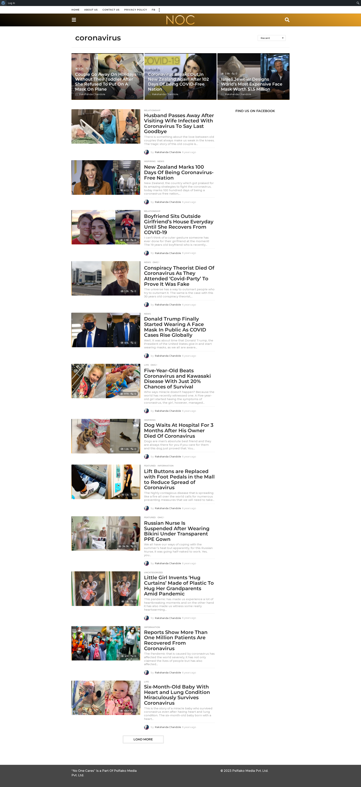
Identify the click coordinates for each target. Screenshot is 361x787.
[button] (159, 10)
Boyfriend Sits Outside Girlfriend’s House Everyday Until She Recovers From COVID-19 (178, 224)
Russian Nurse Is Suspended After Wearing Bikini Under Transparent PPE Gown (176, 531)
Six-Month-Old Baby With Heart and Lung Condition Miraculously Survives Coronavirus (177, 695)
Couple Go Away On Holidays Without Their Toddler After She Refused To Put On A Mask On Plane (105, 82)
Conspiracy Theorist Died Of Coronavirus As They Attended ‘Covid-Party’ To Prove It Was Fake (179, 276)
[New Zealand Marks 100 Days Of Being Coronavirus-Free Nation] (105, 177)
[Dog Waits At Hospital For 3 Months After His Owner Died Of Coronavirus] (105, 436)
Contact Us (111, 9)
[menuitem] (3, 3)
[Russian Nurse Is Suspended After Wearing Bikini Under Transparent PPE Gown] (105, 533)
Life (146, 365)
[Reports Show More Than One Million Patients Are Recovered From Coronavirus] (105, 643)
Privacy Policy (135, 9)
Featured (150, 466)
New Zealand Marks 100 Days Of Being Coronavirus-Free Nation (179, 172)
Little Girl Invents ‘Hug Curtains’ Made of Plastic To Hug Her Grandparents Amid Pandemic (179, 586)
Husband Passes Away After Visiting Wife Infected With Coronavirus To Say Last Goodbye (179, 123)
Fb (153, 9)
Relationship (152, 110)
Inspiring (149, 161)
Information (166, 466)
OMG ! (156, 262)
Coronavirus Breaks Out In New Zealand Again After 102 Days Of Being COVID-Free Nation (178, 82)
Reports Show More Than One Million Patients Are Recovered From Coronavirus (176, 640)
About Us (91, 9)
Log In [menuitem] (11, 3)
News (160, 161)
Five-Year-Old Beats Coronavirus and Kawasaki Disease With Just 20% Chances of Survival (177, 379)
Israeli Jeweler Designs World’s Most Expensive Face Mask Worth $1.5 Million (251, 84)
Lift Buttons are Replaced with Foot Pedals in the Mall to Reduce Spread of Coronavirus (179, 479)
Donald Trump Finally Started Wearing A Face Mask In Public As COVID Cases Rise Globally (175, 327)
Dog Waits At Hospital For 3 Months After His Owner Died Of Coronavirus (178, 430)
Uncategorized (153, 572)
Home (75, 9)
